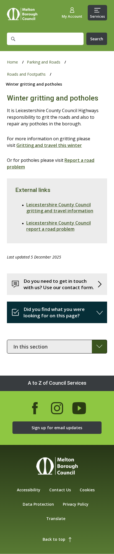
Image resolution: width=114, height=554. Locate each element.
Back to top (54, 539)
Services (97, 16)
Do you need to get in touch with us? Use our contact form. (59, 284)
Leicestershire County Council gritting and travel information (59, 208)
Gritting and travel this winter (49, 145)
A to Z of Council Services (57, 383)
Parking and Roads (43, 62)
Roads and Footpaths (26, 74)
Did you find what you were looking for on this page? (54, 312)
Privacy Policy (76, 504)
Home (22, 14)
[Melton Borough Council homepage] (57, 466)
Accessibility (28, 489)
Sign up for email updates (57, 427)
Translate (55, 518)
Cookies (87, 489)
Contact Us (60, 489)
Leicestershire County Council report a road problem (58, 226)
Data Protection (38, 504)
